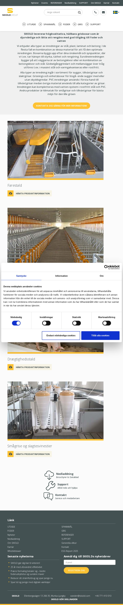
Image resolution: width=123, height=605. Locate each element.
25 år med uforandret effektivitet (26, 567)
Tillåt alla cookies (100, 335)
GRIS (80, 24)
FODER (66, 24)
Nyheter (35, 3)
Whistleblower (14, 551)
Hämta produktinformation (33, 193)
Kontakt (115, 3)
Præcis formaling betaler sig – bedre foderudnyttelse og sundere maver (28, 572)
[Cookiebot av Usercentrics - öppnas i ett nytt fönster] (106, 267)
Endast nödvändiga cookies (60, 335)
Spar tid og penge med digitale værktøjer (30, 582)
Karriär (107, 3)
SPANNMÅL (49, 24)
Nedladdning (70, 3)
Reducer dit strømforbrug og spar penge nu (32, 578)
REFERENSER (56, 3)
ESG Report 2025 (70, 551)
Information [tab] (61, 276)
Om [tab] (102, 276)
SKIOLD (15, 595)
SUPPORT (83, 3)
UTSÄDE (31, 24)
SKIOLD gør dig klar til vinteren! (25, 563)
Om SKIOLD (96, 3)
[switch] (46, 323)
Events (45, 3)
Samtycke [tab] (21, 276)
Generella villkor (69, 542)
